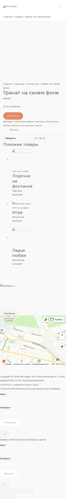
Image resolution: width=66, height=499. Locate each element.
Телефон (5, 407)
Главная (7, 84)
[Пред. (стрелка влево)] (4, 496)
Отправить (10, 422)
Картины (19, 84)
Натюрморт (32, 84)
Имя (3, 394)
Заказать (9, 473)
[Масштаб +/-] (30, 491)
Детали (14, 129)
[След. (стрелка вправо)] (13, 496)
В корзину (13, 116)
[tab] (36, 130)
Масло (38, 125)
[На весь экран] (21, 491)
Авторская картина (23, 125)
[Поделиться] (13, 491)
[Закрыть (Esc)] (4, 491)
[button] (9, 313)
